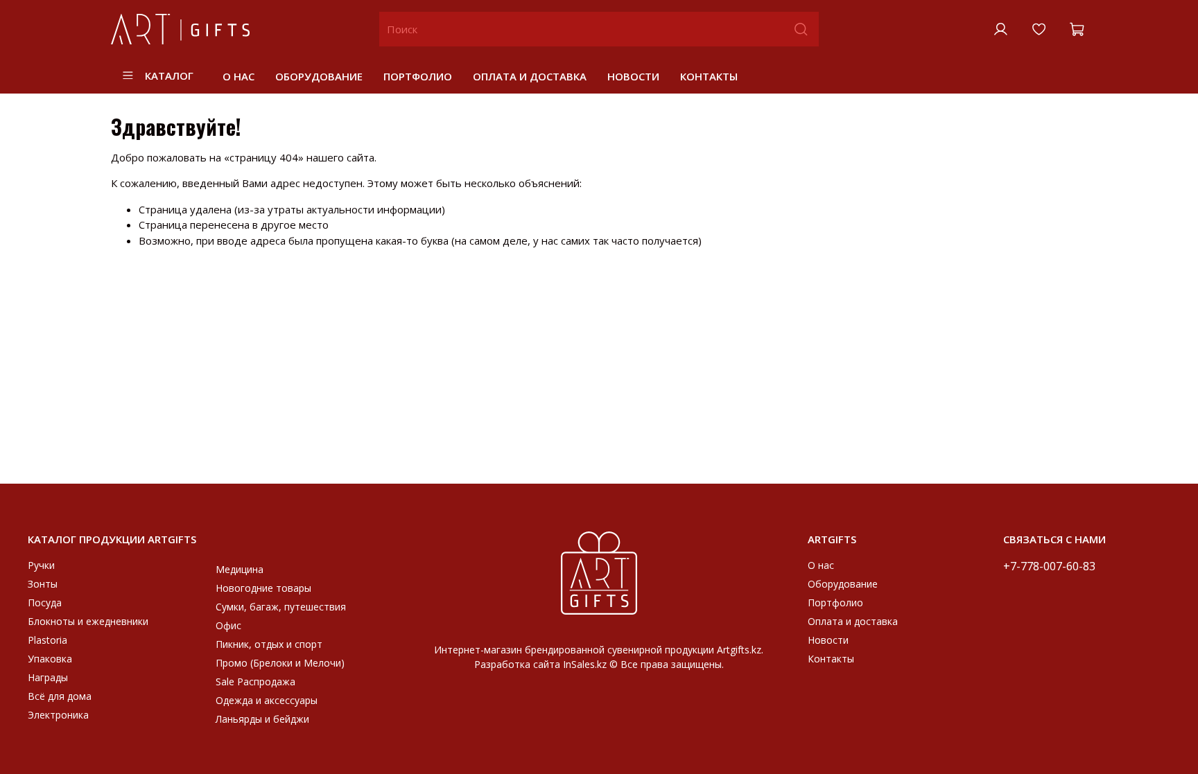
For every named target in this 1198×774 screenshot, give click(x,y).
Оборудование (319, 76)
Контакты (709, 76)
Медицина (239, 569)
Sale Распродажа (255, 681)
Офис (228, 625)
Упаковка (50, 658)
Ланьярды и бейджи (262, 718)
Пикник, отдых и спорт (269, 644)
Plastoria (47, 640)
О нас (238, 76)
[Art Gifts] (599, 572)
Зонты (43, 583)
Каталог (169, 75)
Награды (48, 677)
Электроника (58, 714)
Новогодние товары (263, 588)
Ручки (41, 565)
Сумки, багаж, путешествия (281, 606)
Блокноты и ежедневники (88, 621)
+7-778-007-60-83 (1049, 566)
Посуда (45, 602)
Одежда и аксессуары (267, 700)
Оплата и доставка (530, 76)
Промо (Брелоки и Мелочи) (280, 662)
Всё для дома (60, 696)
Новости (633, 76)
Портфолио (417, 76)
